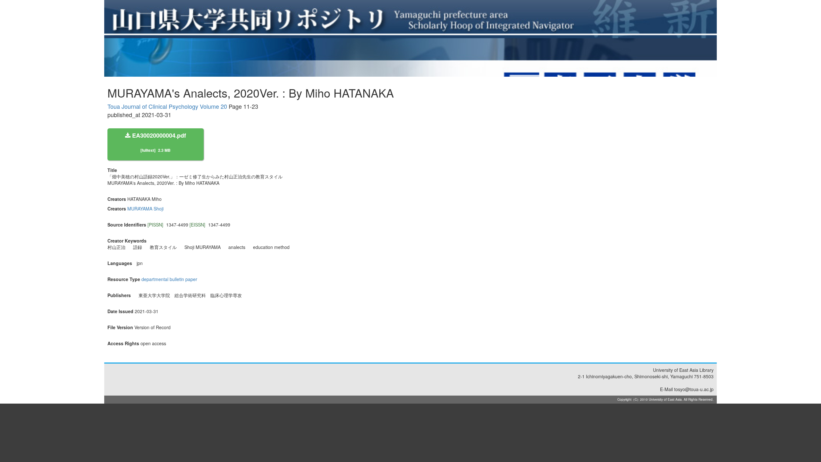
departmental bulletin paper (169, 279)
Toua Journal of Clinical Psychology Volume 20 (167, 106)
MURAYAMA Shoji (145, 208)
